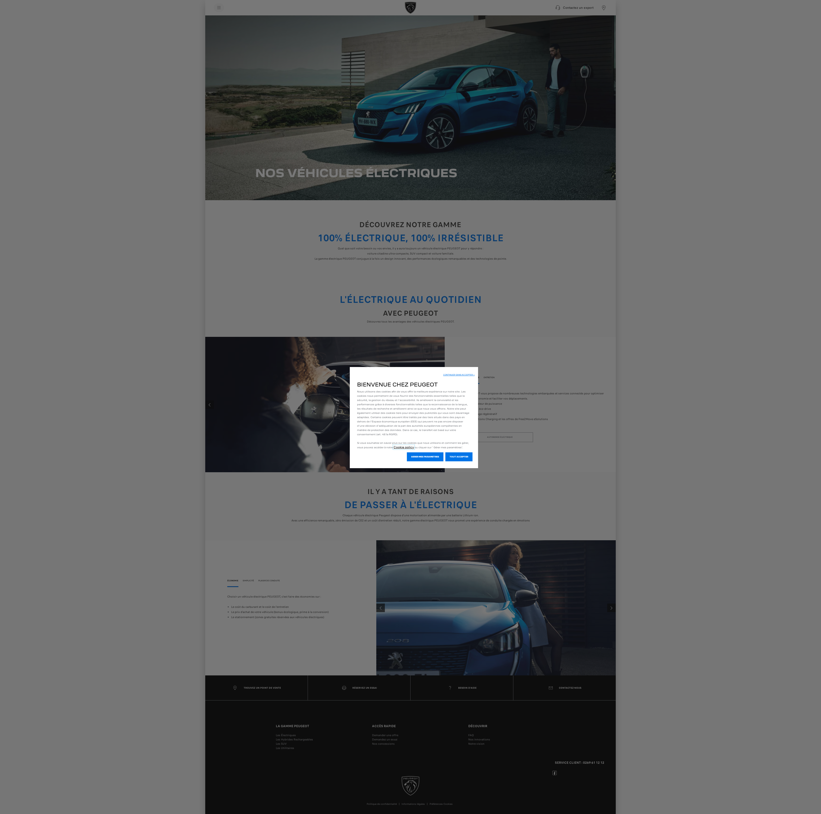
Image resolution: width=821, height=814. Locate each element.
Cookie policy (404, 447)
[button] (459, 375)
